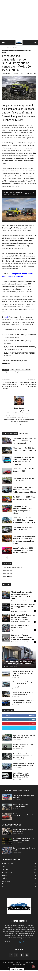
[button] (3, 42)
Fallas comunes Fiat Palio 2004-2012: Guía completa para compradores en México (24, 520)
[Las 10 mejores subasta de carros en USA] (6, 628)
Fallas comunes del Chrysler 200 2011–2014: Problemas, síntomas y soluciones (23, 673)
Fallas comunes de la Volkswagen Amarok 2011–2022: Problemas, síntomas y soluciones (22, 684)
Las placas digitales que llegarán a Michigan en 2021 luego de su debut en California (10, 385)
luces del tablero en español (12, 568)
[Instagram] (21, 424)
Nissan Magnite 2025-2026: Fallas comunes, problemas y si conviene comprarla (24, 550)
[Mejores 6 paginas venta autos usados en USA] (7, 831)
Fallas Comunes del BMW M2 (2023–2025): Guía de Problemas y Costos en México (24, 490)
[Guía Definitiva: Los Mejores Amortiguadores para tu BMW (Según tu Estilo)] (7, 756)
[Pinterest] (22, 955)
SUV (23, 369)
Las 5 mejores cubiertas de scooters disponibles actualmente (28, 384)
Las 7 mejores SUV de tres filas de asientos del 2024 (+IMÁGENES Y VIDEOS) (23, 617)
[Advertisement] (19, 20)
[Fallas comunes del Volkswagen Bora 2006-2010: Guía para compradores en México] (7, 508)
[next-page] (6, 557)
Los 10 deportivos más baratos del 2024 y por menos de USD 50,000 (23, 607)
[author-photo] (19, 405)
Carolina (6, 666)
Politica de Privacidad (27, 962)
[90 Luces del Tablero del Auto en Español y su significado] (7, 841)
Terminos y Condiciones (19, 964)
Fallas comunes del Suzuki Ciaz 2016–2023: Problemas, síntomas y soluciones (24, 441)
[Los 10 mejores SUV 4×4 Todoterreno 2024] (7, 807)
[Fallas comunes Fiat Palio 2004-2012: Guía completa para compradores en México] (7, 520)
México (15, 47)
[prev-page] (3, 557)
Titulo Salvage (7, 570)
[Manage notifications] (33, 966)
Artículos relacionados (10, 433)
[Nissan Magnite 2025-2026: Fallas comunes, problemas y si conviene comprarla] (7, 550)
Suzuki (4, 52)
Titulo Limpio (7, 573)
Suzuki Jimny (6, 372)
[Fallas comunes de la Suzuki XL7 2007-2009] (7, 480)
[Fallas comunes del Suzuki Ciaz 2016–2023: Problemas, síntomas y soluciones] (7, 440)
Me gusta (32, 715)
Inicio (3, 47)
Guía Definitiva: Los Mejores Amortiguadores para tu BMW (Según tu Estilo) (22, 756)
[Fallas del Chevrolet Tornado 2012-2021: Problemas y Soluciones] (6, 703)
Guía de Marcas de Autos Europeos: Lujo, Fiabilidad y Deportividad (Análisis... (21, 775)
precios (18, 369)
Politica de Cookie (8, 962)
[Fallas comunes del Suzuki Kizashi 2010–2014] (7, 529)
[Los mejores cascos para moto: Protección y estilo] (7, 747)
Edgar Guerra (7, 73)
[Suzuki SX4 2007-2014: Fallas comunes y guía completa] (7, 499)
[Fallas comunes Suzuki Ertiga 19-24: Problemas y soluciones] (7, 450)
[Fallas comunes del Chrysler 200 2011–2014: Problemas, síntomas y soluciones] (6, 673)
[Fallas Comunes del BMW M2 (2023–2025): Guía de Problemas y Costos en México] (7, 489)
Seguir (33, 719)
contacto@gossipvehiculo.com (23, 942)
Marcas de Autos (27, 50)
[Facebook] (17, 424)
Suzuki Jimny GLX (15, 372)
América (9, 47)
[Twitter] (27, 955)
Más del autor (23, 433)
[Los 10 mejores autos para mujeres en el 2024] (7, 816)
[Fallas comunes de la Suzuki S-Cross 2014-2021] (7, 471)
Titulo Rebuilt (7, 576)
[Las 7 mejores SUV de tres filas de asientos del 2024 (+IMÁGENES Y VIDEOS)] (6, 618)
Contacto (17, 962)
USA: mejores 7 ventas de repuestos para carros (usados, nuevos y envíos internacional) (23, 637)
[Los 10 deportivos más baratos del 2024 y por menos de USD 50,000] (6, 607)
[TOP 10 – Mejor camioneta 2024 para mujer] (7, 797)
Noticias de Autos (17, 50)
